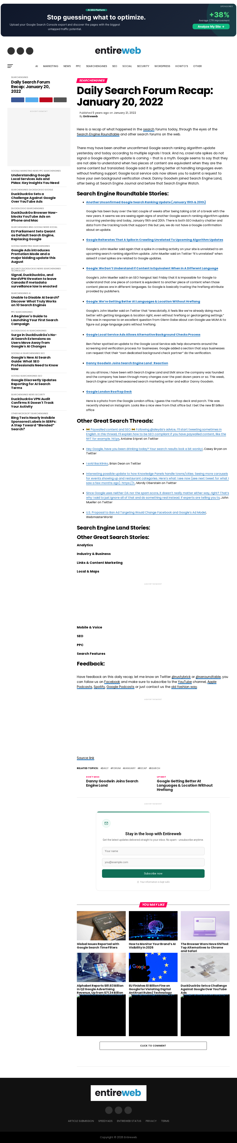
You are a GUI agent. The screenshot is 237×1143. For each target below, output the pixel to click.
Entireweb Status (129, 1121)
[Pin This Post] (46, 99)
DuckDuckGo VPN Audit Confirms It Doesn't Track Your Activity (32, 403)
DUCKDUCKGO (36, 189)
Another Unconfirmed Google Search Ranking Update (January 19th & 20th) (146, 202)
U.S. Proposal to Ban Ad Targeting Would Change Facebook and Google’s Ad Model (146, 512)
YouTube (185, 682)
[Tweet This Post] (32, 99)
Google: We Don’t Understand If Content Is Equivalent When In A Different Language (152, 268)
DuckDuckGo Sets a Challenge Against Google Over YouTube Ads (33, 198)
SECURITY (143, 66)
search (148, 129)
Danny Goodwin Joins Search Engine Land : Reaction (127, 363)
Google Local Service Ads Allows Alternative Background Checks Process (143, 334)
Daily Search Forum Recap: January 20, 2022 (30, 87)
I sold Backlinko (97, 463)
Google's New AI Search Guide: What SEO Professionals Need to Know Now (34, 363)
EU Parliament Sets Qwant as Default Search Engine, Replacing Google (33, 235)
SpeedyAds (105, 1121)
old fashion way (184, 687)
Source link (85, 758)
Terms (165, 1121)
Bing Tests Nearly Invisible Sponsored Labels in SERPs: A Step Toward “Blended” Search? (33, 423)
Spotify (99, 687)
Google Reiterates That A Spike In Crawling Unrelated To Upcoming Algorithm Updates (154, 240)
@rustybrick (181, 677)
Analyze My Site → (211, 26)
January (130, 768)
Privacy (151, 1121)
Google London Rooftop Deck (109, 392)
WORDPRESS (162, 66)
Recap (143, 768)
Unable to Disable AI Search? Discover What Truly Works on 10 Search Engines (35, 301)
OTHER (197, 66)
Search (155, 768)
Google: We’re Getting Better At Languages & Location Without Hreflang (143, 301)
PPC (78, 66)
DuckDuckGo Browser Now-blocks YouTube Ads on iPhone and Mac (34, 216)
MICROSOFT (24, 413)
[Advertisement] (38, 139)
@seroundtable (208, 677)
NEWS (67, 66)
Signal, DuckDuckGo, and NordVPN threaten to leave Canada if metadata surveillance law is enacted (34, 280)
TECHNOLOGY (18, 270)
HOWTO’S (181, 66)
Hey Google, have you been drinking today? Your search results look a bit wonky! (144, 449)
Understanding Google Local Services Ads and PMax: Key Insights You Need (35, 179)
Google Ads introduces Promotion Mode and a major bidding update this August (33, 256)
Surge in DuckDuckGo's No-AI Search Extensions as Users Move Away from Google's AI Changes (34, 340)
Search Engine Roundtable (98, 134)
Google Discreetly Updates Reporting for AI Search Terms (33, 384)
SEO (114, 66)
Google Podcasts (120, 687)
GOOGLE (15, 170)
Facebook (112, 682)
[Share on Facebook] (17, 99)
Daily (105, 768)
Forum (116, 768)
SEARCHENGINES (96, 66)
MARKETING (50, 66)
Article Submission (81, 1121)
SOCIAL (127, 66)
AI (36, 66)
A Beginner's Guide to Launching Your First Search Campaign (34, 320)
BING (31, 227)
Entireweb (90, 116)
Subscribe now (153, 873)
